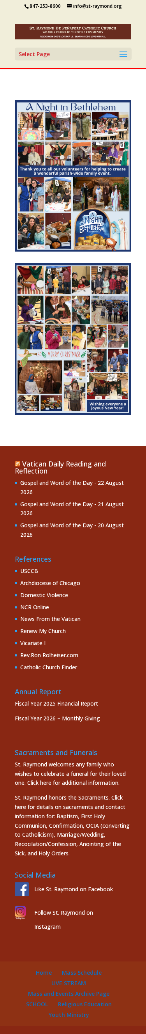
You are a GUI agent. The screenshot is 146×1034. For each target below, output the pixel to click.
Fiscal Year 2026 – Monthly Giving (57, 718)
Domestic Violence (44, 595)
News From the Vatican (50, 619)
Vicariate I (33, 643)
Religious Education (85, 1004)
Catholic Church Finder (48, 667)
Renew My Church (43, 631)
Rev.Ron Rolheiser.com (49, 655)
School (37, 1004)
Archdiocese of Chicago (50, 583)
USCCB (29, 571)
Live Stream (68, 983)
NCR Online (34, 607)
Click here (39, 782)
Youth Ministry (69, 1014)
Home (44, 972)
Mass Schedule (82, 972)
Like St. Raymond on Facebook (73, 889)
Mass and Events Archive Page (68, 993)
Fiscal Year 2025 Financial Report (56, 703)
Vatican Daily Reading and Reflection (60, 467)
